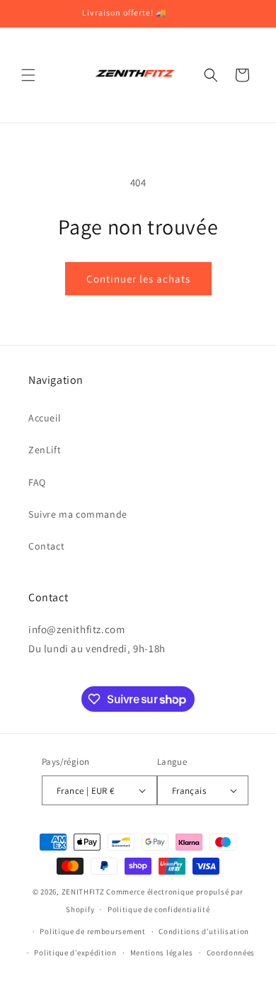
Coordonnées (231, 953)
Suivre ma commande (77, 514)
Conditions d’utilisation (204, 931)
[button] (28, 75)
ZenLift (44, 449)
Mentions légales (161, 953)
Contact (46, 546)
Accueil (44, 417)
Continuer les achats (138, 278)
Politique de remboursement (92, 931)
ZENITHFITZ (83, 892)
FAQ (37, 482)
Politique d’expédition (75, 953)
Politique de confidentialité (159, 909)
